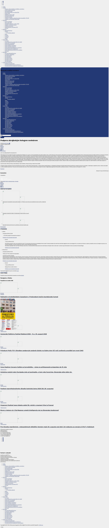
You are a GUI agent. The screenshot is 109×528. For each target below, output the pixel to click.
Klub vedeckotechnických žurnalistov (13, 50)
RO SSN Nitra (8, 56)
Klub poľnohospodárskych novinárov (13, 47)
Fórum (6, 28)
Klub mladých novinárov (10, 45)
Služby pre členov (9, 26)
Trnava (6, 37)
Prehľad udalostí (11, 32)
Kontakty (5, 52)
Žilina (6, 38)
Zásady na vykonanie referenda (12, 19)
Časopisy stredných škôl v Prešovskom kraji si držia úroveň (16, 213)
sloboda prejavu (11, 181)
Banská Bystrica (8, 30)
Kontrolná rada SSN (9, 15)
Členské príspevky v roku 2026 (12, 23)
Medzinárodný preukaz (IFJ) (11, 27)
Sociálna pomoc (8, 17)
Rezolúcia (2, 168)
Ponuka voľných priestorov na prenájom (14, 65)
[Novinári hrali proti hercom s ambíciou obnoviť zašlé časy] (13, 223)
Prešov (6, 35)
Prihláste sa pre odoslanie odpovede (10, 237)
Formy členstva (8, 21)
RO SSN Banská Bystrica (10, 53)
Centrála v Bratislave (9, 54)
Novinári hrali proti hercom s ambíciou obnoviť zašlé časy (15, 224)
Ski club (7, 51)
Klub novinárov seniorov (10, 46)
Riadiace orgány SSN (9, 14)
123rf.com (41, 525)
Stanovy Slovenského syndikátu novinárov (14, 9)
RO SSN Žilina (8, 61)
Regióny (4, 29)
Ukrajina (16, 181)
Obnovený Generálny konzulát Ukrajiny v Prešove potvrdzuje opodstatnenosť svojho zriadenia (24, 201)
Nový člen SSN (8, 22)
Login (18, 270)
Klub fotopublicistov (9, 44)
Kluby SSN (7, 13)
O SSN (4, 7)
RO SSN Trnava (8, 60)
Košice (6, 31)
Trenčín (7, 36)
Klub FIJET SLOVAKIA (10, 43)
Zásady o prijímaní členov (11, 24)
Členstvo (5, 20)
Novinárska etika (8, 11)
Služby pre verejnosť (7, 62)
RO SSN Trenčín (8, 59)
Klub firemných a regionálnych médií (13, 42)
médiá (4, 181)
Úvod (4, 6)
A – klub (7, 40)
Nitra (6, 34)
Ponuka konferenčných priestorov (13, 64)
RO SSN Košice (8, 55)
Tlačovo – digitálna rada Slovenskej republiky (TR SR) (17, 18)
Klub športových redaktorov (11, 48)
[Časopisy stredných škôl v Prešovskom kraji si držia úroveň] (13, 212)
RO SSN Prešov (8, 58)
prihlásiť (22, 275)
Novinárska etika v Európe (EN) (12, 12)
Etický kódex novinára (10, 10)
